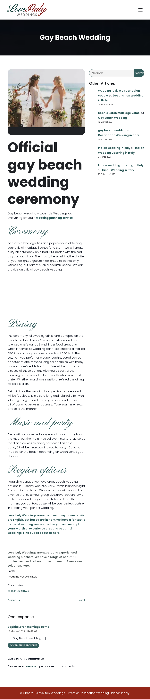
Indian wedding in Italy (114, 148)
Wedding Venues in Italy (22, 576)
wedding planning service (54, 218)
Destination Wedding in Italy (118, 135)
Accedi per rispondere (23, 645)
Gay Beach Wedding (112, 118)
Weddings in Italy (18, 591)
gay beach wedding (112, 130)
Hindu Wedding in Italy (118, 170)
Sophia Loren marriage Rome (28, 627)
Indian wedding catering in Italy (120, 165)
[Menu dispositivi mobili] (140, 10)
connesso (31, 666)
